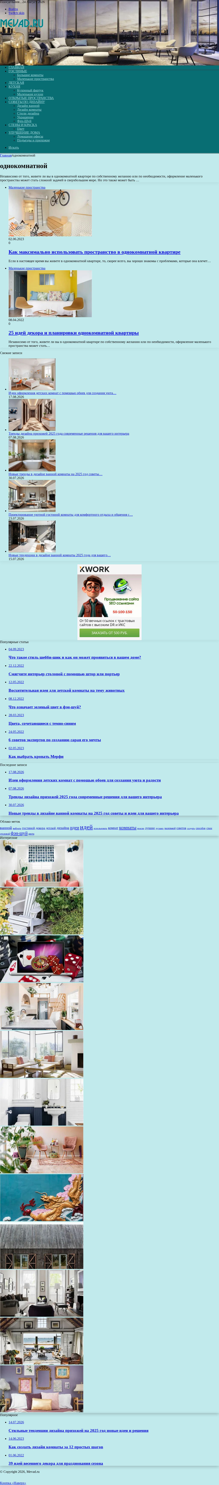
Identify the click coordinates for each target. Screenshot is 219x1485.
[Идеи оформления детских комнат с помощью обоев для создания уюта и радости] (32, 389)
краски (140, 828)
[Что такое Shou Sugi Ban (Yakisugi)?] (41, 1268)
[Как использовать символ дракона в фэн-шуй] (41, 1220)
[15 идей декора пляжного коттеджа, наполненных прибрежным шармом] (41, 1363)
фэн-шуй (19, 833)
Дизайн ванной (28, 106)
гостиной (28, 828)
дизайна (63, 828)
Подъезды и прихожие (33, 140)
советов (181, 828)
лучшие (150, 828)
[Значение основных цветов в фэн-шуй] (41, 1172)
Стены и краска (23, 125)
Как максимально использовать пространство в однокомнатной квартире (95, 252)
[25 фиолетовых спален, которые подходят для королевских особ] (41, 1411)
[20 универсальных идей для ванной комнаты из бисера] (41, 1124)
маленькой (170, 828)
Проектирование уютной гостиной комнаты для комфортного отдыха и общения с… (71, 514)
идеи (74, 827)
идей (86, 827)
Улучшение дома (24, 132)
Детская (16, 82)
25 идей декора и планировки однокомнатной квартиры (74, 333)
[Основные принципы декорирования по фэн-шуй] (41, 1076)
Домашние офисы (30, 136)
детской (51, 828)
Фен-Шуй (24, 121)
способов (201, 828)
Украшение (25, 117)
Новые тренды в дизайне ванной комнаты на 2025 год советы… (55, 474)
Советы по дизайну (27, 102)
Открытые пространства (31, 98)
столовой (5, 833)
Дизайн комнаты (29, 109)
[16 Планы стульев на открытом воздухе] (41, 933)
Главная (6, 155)
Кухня (14, 86)
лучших (160, 828)
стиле (209, 828)
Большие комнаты (30, 75)
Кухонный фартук (30, 90)
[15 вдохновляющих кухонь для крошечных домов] (41, 1029)
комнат (113, 828)
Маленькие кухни (30, 94)
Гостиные (18, 71)
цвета (31, 833)
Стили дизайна (28, 113)
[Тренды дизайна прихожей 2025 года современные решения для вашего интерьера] (32, 430)
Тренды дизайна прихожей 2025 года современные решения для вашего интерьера (69, 433)
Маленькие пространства (35, 79)
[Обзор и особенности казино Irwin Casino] (41, 981)
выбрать (17, 828)
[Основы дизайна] (22, 60)
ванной (6, 828)
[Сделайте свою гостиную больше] (41, 1315)
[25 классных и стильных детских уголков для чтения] (41, 885)
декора (40, 828)
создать (191, 828)
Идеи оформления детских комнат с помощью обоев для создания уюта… (62, 393)
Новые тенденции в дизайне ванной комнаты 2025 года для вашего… (60, 555)
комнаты (127, 827)
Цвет (20, 129)
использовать (100, 828)
